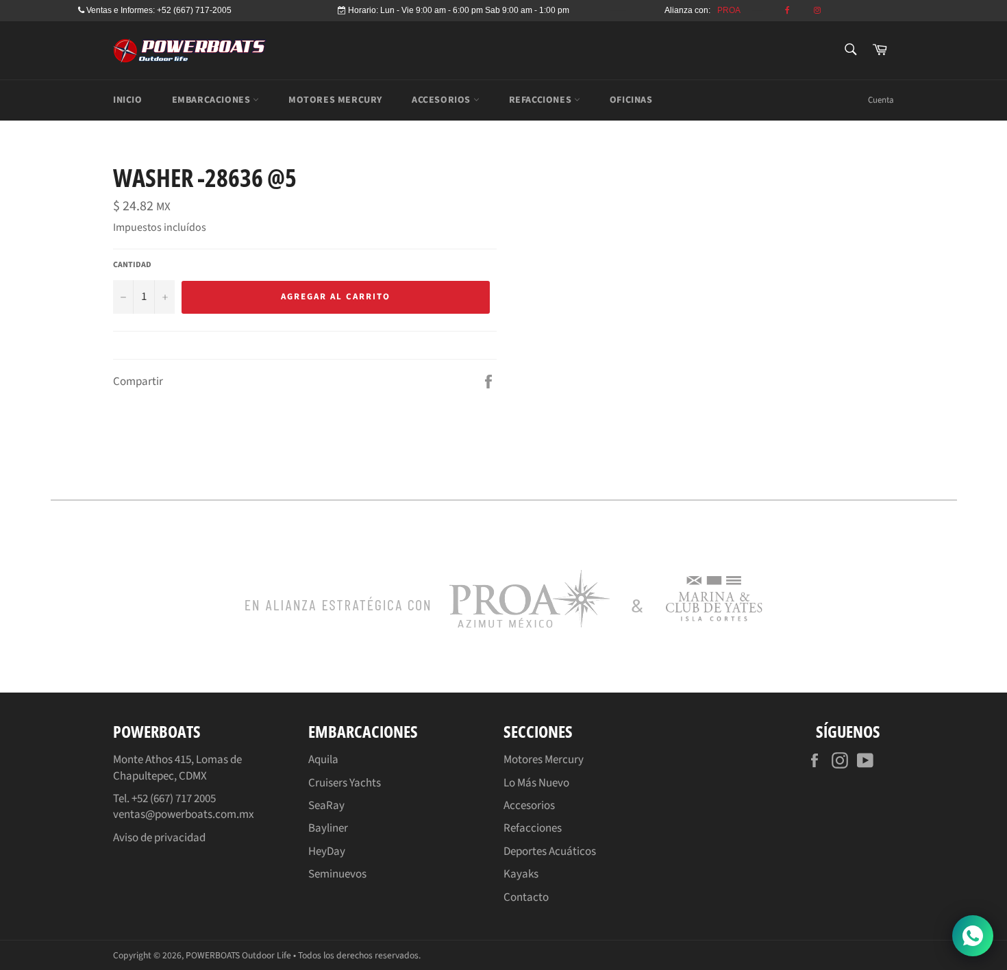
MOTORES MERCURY (335, 100)
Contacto (526, 897)
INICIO (127, 100)
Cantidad (132, 265)
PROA (729, 10)
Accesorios (529, 805)
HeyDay (326, 851)
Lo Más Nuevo (536, 783)
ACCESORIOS (442, 100)
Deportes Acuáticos (549, 851)
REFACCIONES (541, 100)
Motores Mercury (543, 759)
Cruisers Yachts (344, 783)
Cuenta (881, 100)
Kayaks (520, 874)
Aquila (323, 759)
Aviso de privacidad (159, 838)
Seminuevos (337, 874)
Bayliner (328, 828)
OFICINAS (631, 100)
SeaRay (326, 805)
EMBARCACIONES (212, 100)
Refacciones (532, 828)
